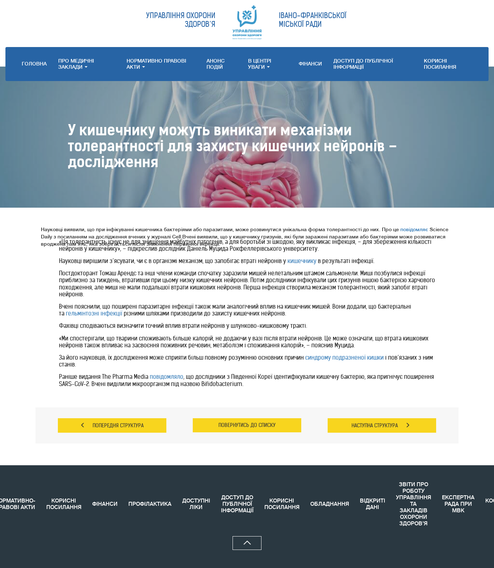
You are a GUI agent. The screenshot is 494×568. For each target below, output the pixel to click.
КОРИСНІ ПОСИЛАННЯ (63, 504)
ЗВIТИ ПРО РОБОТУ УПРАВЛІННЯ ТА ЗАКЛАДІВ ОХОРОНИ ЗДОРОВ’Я (413, 504)
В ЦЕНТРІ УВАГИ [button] (259, 64)
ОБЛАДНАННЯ (329, 504)
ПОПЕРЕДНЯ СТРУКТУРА (118, 425)
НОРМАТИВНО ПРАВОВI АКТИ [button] (156, 64)
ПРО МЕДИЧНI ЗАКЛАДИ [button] (76, 64)
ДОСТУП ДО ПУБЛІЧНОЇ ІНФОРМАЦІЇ (363, 64)
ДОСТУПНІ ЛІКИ (196, 504)
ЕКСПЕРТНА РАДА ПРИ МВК (458, 504)
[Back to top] (247, 543)
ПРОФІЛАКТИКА (149, 504)
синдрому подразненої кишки (344, 357)
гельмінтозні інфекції (94, 313)
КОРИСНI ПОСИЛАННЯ (440, 64)
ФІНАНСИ (310, 64)
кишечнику (302, 260)
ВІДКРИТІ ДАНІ (372, 504)
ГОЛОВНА (34, 64)
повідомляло (166, 376)
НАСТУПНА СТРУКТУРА (375, 425)
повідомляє (414, 229)
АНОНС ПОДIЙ (215, 64)
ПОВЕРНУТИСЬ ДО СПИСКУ (247, 425)
